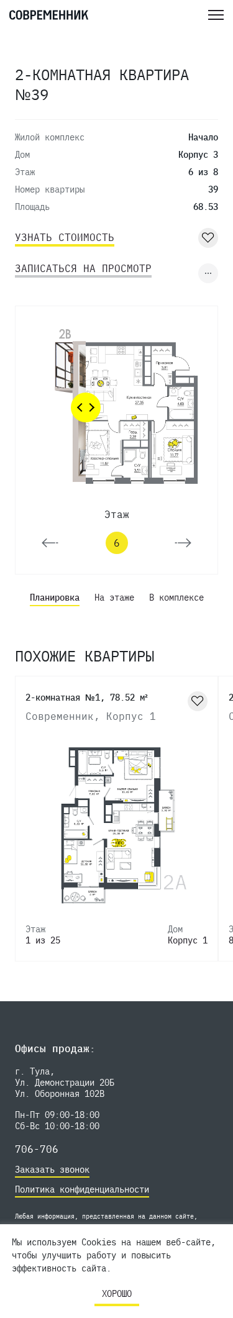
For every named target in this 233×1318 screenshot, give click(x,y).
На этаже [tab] (114, 597)
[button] (50, 543)
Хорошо (117, 1293)
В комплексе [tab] (176, 597)
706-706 (36, 1149)
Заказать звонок (52, 1169)
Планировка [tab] (55, 597)
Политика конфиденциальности (82, 1189)
